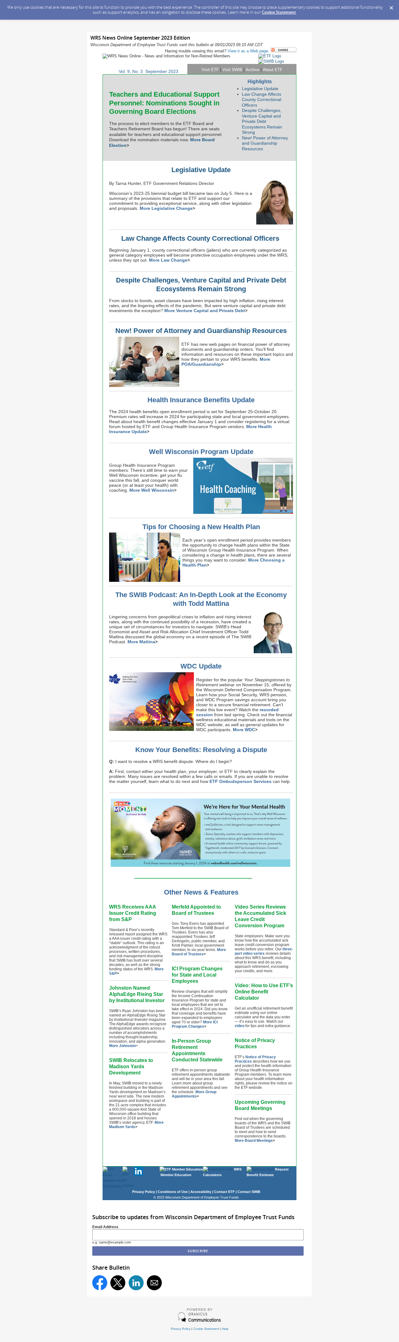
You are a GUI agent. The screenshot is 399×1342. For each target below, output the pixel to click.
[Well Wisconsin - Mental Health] (201, 868)
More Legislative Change (166, 208)
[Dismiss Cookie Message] (391, 6)
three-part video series (264, 951)
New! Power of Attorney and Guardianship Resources (265, 143)
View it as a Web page (248, 51)
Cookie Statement (279, 12)
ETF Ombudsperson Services (240, 781)
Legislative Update (260, 88)
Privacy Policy (180, 1328)
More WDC (244, 729)
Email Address (105, 1227)
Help (225, 1328)
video (239, 1026)
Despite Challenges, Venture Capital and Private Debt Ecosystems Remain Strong (262, 121)
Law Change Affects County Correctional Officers (261, 100)
